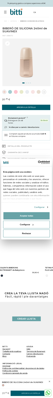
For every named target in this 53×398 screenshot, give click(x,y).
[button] (23, 82)
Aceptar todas (26, 215)
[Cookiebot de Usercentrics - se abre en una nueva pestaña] (38, 162)
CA (34, 12)
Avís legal (6, 366)
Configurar (39, 207)
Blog (4, 356)
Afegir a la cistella (26, 107)
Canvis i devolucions (34, 354)
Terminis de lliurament (35, 351)
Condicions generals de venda (14, 373)
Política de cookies (10, 371)
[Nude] (3, 385)
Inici (5, 21)
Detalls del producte (20, 146)
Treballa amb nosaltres (11, 351)
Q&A (28, 349)
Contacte (6, 354)
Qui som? (6, 349)
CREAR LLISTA (26, 318)
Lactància (13, 21)
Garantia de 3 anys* (18, 152)
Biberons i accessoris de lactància (32, 21)
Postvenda (30, 356)
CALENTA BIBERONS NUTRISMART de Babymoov (12, 269)
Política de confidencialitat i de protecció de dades (23, 368)
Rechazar (26, 233)
